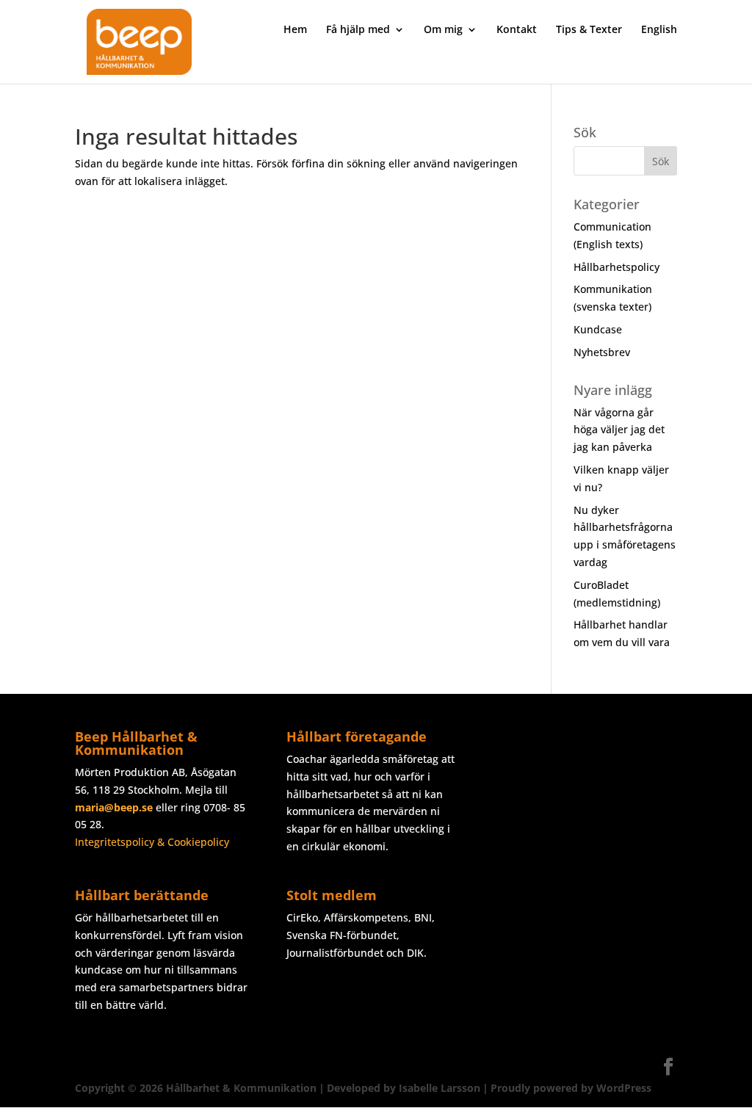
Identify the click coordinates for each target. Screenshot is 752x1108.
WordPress (623, 1088)
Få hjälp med (358, 30)
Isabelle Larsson (439, 1088)
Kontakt (516, 30)
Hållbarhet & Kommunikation (241, 1088)
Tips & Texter (589, 30)
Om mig (443, 30)
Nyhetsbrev (602, 352)
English (659, 30)
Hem (295, 30)
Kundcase (598, 329)
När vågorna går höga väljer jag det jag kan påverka (619, 430)
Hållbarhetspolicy (616, 267)
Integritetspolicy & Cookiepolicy (152, 842)
